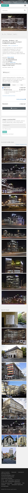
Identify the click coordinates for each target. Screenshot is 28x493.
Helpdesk (3, 484)
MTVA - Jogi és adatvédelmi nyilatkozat (10, 480)
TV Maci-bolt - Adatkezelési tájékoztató (10, 481)
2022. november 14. (13, 45)
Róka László (10, 57)
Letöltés (6, 84)
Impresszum (21, 472)
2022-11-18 (12, 62)
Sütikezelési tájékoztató (17, 484)
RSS (23, 483)
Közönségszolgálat (5, 473)
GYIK (8, 484)
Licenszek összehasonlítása (8, 95)
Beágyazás (6, 72)
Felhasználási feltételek (6, 478)
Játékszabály (17, 483)
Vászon (14, 84)
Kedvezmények (21, 99)
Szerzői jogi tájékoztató (6, 483)
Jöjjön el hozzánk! (5, 472)
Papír (22, 84)
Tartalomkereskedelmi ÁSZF (8, 475)
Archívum (10, 2)
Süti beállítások (4, 486)
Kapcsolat (14, 472)
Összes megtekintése (21, 144)
